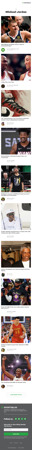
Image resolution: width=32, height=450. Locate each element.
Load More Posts (16, 394)
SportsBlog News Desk (13, 48)
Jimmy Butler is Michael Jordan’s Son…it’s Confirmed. (14, 156)
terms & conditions (11, 438)
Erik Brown (10, 385)
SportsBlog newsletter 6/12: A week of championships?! (12, 45)
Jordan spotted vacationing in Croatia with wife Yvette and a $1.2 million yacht (15, 232)
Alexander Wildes (12, 349)
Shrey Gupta (11, 236)
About (11, 442)
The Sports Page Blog (13, 85)
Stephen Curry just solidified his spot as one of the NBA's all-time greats (15, 194)
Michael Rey (11, 122)
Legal (21, 442)
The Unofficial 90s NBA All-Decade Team (13, 382)
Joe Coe (10, 273)
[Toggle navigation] (1, 2)
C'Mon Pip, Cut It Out (7, 82)
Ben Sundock (11, 198)
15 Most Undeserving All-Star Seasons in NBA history (14, 345)
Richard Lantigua (12, 311)
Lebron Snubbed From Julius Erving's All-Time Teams (15, 270)
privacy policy (21, 438)
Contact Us (16, 442)
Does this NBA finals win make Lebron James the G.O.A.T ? (15, 307)
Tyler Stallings (11, 160)
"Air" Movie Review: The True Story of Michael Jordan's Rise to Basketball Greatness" (15, 119)
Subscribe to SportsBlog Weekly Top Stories (15, 425)
